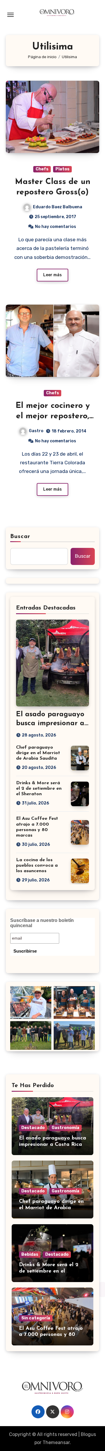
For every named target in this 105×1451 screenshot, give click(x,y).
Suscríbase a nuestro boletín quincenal (42, 923)
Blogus (88, 1434)
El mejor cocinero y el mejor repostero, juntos (52, 416)
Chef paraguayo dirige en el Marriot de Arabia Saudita (38, 753)
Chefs (42, 169)
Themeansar (56, 1442)
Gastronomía (65, 1127)
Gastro (36, 430)
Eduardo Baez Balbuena (57, 207)
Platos (62, 169)
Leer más (52, 274)
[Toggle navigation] (10, 14)
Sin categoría (35, 1318)
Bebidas (29, 1254)
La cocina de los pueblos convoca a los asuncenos (37, 865)
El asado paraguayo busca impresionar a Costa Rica (50, 723)
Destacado (33, 1127)
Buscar (20, 536)
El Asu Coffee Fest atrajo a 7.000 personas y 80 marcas (51, 1335)
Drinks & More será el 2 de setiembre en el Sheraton (39, 788)
